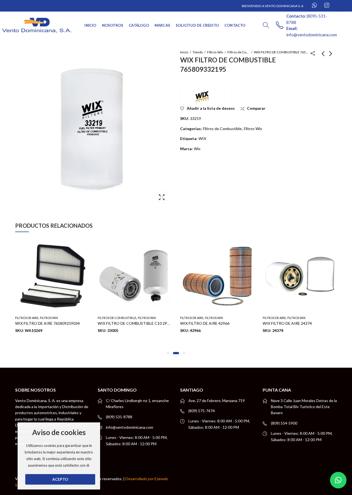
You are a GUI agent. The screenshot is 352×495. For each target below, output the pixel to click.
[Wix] (202, 96)
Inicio (184, 52)
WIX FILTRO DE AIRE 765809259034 (47, 323)
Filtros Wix (215, 52)
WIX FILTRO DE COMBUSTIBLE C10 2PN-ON (137, 323)
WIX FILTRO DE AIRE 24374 (287, 323)
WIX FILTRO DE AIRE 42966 (204, 323)
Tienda (198, 52)
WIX (202, 138)
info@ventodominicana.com (129, 427)
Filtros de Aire (26, 318)
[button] (168, 353)
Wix (197, 148)
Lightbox (161, 197)
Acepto (60, 479)
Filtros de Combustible (238, 52)
